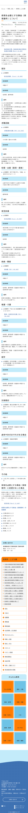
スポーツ (7, 648)
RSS (4, 806)
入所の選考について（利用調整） (14, 593)
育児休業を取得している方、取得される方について (14, 582)
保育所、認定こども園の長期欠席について (14, 596)
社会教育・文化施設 (11, 630)
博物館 (7, 621)
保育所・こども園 (20, 8)
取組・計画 (8, 639)
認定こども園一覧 (9, 569)
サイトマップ (20, 807)
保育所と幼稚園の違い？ (11, 601)
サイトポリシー (20, 806)
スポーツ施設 (9, 652)
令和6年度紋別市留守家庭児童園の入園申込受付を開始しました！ (14, 588)
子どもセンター (9, 635)
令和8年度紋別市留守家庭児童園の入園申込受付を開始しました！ (14, 564)
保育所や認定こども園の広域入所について (14, 598)
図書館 (7, 617)
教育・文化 (10, 8)
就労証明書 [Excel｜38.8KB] (13, 76)
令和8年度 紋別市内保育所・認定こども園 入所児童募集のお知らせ (14, 567)
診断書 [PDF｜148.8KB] (11, 269)
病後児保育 (7, 604)
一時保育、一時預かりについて (13, 585)
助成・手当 (8, 643)
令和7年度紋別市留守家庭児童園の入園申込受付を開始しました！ (14, 575)
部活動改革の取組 (10, 669)
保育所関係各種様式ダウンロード (14, 572)
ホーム (3, 8)
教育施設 (7, 626)
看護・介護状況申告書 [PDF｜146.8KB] (13, 315)
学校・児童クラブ (10, 665)
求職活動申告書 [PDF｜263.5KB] (14, 130)
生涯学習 (7, 661)
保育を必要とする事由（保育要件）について (14, 590)
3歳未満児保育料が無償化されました (14, 580)
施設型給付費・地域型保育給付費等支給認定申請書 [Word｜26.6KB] (15, 50)
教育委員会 (8, 656)
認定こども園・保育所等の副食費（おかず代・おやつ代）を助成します (14, 577)
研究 (6, 608)
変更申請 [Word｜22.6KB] (12, 503)
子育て (7, 613)
